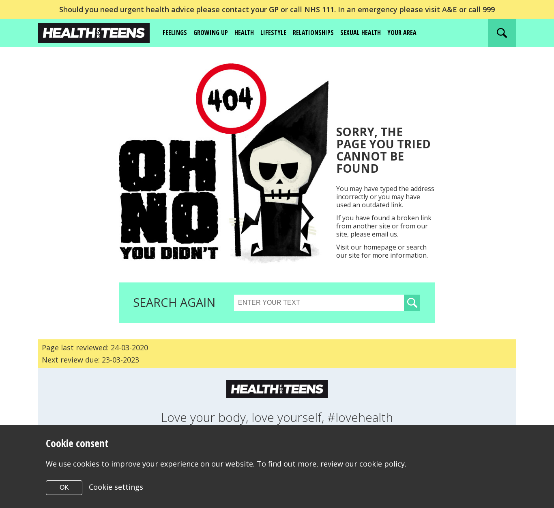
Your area (402, 32)
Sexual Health (360, 32)
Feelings (175, 32)
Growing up (210, 32)
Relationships (313, 32)
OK (64, 487)
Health (244, 32)
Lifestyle (273, 32)
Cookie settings (116, 487)
